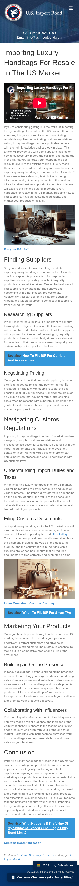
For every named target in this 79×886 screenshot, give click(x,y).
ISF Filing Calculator (55, 865)
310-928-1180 (46, 33)
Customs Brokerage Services (35, 855)
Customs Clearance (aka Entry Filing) (42, 877)
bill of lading (59, 534)
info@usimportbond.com (44, 37)
